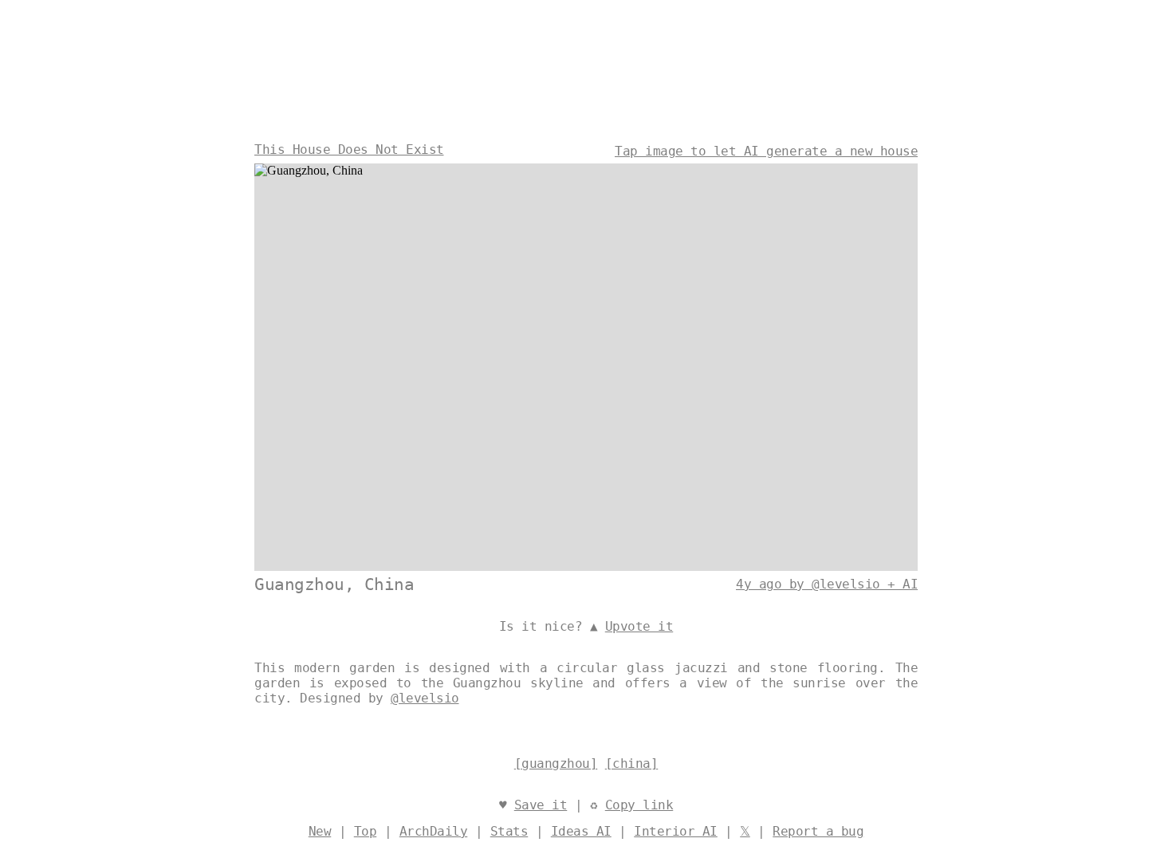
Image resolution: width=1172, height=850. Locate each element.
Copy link (639, 805)
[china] (632, 763)
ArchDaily (433, 831)
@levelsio (425, 698)
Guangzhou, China (334, 584)
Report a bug (818, 831)
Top (365, 831)
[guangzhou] (556, 763)
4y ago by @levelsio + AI (827, 584)
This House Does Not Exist (349, 149)
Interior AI (676, 831)
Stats (509, 831)
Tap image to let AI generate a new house (766, 151)
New (320, 831)
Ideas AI (581, 831)
